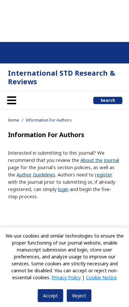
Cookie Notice (101, 277)
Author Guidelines (36, 174)
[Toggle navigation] (12, 100)
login (63, 189)
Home (13, 120)
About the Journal (99, 160)
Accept (50, 295)
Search (108, 100)
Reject (79, 295)
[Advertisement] (64, 20)
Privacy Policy (66, 277)
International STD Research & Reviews (61, 77)
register (103, 174)
